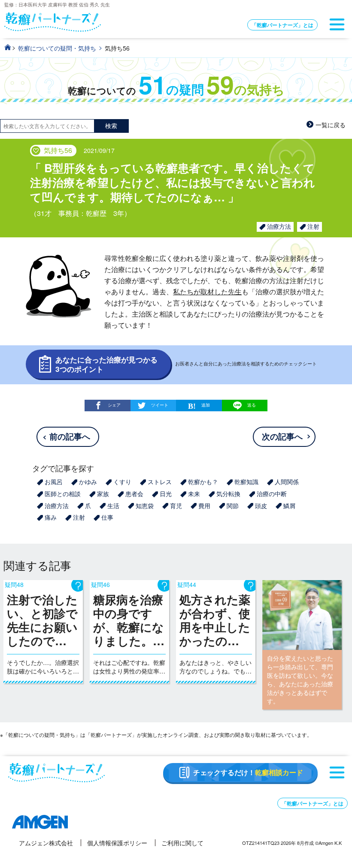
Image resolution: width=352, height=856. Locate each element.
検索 (111, 125)
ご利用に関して (182, 842)
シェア (114, 404)
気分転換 (228, 493)
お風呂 (54, 481)
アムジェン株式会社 (46, 842)
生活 (113, 505)
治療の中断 (272, 493)
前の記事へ (69, 436)
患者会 (134, 493)
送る (251, 404)
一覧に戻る (331, 124)
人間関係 (287, 481)
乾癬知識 (246, 481)
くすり (122, 481)
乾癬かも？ (203, 481)
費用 (204, 505)
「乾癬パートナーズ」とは (282, 25)
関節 (233, 505)
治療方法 (279, 226)
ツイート (159, 404)
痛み (51, 517)
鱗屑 (289, 505)
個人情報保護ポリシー (117, 842)
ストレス (160, 481)
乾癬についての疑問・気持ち (57, 48)
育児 (176, 505)
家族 (103, 493)
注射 (313, 226)
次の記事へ (282, 436)
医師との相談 (63, 493)
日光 (166, 493)
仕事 (107, 517)
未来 (194, 493)
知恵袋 (145, 505)
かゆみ (88, 481)
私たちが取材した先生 (207, 291)
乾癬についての (176, 90)
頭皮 (261, 505)
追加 (205, 404)
